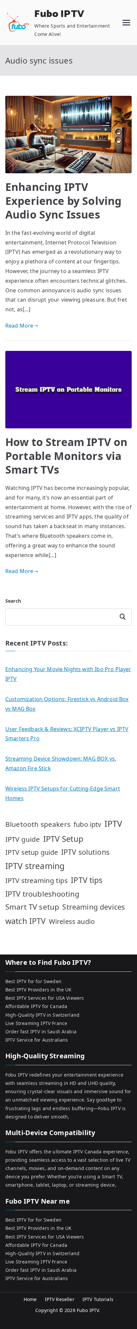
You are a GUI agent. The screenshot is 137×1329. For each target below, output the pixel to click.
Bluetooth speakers (37, 824)
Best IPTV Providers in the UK (38, 989)
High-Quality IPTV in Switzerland (42, 1015)
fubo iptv (87, 824)
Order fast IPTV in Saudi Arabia (40, 1031)
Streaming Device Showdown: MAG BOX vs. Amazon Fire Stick (60, 763)
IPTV (113, 823)
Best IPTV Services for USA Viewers (44, 998)
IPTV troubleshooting (42, 894)
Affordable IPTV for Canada (36, 1006)
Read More (19, 325)
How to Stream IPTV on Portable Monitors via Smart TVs (66, 456)
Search (13, 601)
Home (30, 1299)
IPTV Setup (63, 838)
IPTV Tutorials (97, 1299)
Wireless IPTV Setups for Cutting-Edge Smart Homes (62, 793)
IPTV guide (22, 839)
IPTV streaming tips (36, 880)
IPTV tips (86, 880)
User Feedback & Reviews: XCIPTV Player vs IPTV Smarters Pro (66, 733)
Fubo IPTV (59, 14)
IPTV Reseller (59, 1299)
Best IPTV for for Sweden (33, 981)
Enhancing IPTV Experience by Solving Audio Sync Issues (63, 201)
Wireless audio (72, 921)
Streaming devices (93, 907)
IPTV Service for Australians (36, 1040)
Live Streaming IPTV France (36, 1023)
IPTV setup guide (31, 852)
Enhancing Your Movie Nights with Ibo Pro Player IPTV (68, 673)
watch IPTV (25, 921)
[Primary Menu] (126, 22)
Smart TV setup (32, 907)
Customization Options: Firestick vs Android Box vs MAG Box (67, 703)
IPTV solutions (85, 852)
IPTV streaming (35, 865)
